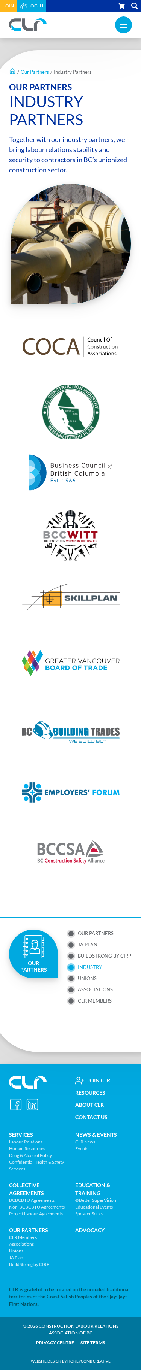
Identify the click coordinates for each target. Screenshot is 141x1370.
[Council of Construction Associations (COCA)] (71, 347)
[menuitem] (8, 6)
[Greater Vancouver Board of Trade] (71, 663)
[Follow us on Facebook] (16, 1104)
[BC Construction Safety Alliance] (71, 853)
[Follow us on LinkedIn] (32, 1104)
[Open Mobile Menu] (123, 24)
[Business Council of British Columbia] (71, 472)
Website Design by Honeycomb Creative (71, 1361)
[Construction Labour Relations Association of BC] (28, 24)
